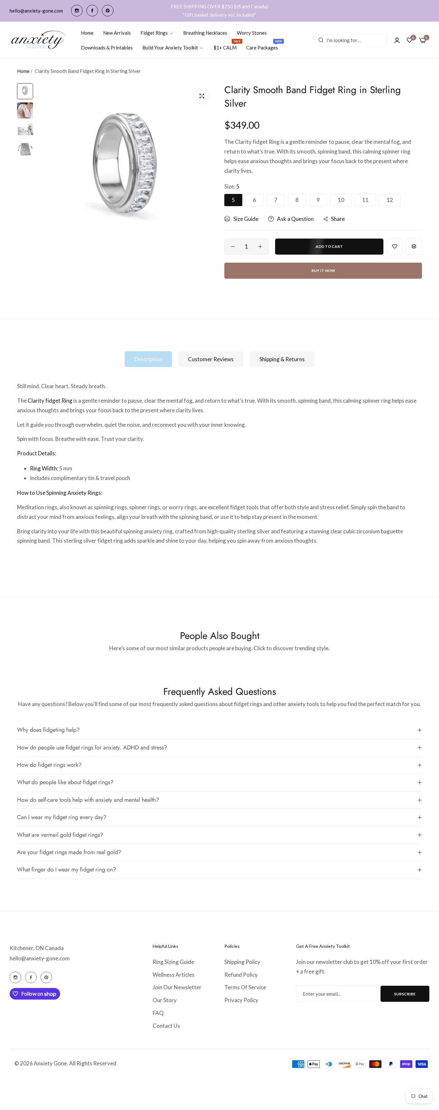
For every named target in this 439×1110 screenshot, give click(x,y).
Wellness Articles (173, 974)
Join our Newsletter (177, 987)
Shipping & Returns (282, 359)
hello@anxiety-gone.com (40, 958)
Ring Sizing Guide (173, 961)
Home (23, 71)
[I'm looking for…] (319, 40)
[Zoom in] (202, 96)
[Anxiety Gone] (38, 40)
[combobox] (350, 40)
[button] (395, 247)
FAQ (158, 1012)
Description (148, 359)
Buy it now (323, 270)
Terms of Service (245, 987)
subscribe (405, 994)
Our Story (165, 1000)
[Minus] (232, 247)
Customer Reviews (211, 359)
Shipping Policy (242, 961)
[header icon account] (397, 40)
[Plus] (260, 247)
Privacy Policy (241, 1000)
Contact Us (166, 1025)
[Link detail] (77, 10)
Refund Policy (241, 974)
